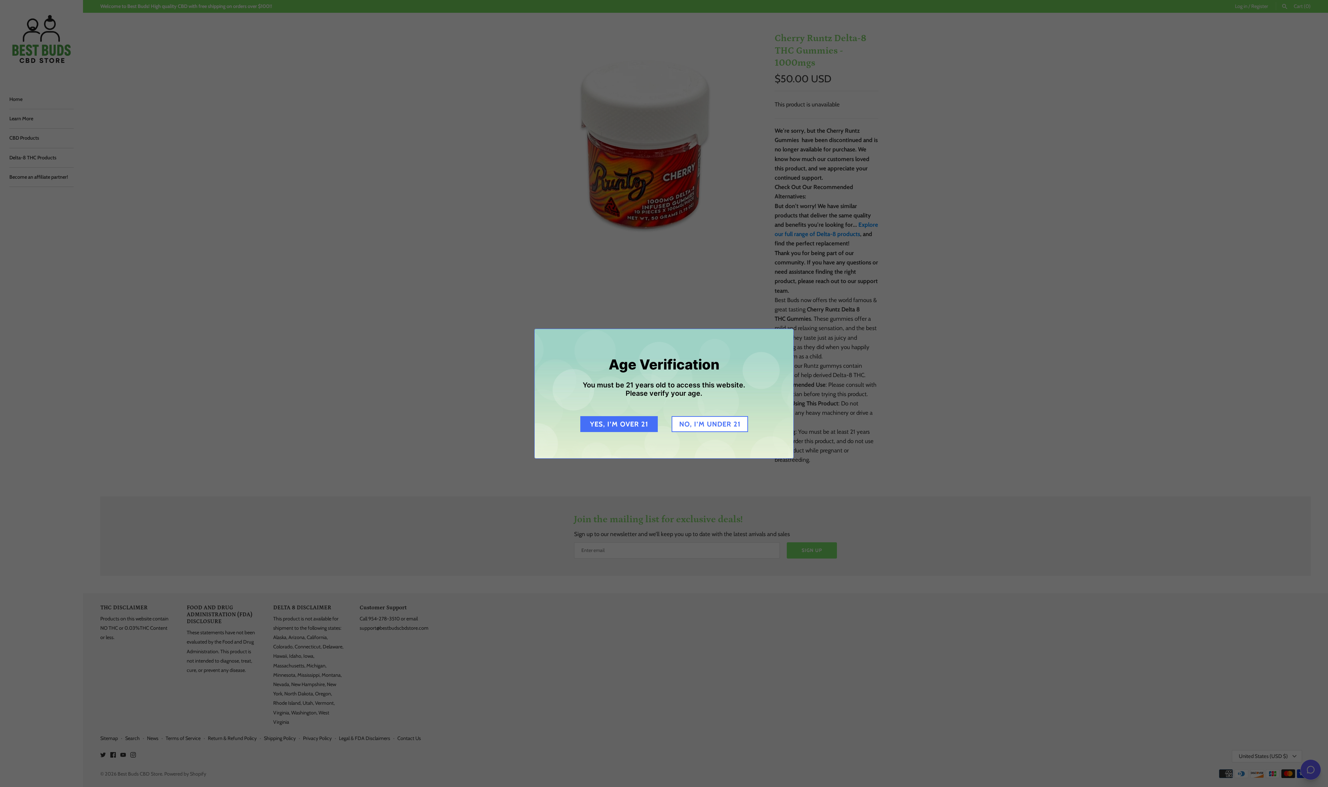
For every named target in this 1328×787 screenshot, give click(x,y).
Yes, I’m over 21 (619, 424)
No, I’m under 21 (709, 424)
